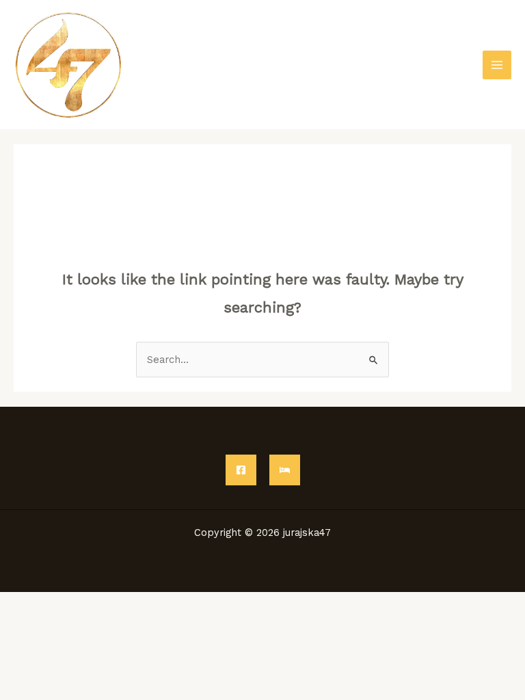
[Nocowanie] (284, 470)
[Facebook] (241, 470)
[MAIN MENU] (497, 65)
